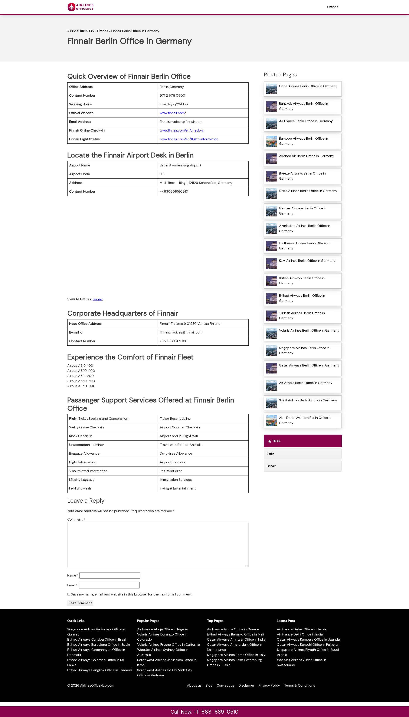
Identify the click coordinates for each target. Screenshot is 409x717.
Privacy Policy (269, 685)
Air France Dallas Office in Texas (301, 629)
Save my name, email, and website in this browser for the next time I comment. (131, 594)
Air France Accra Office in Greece (233, 629)
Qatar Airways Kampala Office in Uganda (308, 639)
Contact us (225, 685)
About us (194, 685)
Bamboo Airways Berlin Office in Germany (303, 141)
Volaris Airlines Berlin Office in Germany (309, 330)
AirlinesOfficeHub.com (97, 685)
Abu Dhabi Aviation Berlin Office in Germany (305, 420)
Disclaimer (246, 685)
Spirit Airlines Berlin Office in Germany (308, 400)
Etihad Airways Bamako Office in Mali (235, 634)
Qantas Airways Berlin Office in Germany (303, 211)
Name (73, 575)
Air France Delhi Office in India (300, 634)
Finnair (98, 299)
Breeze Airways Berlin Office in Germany (302, 176)
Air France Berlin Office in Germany (306, 121)
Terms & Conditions (299, 685)
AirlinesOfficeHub (80, 31)
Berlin (270, 454)
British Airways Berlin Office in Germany (302, 280)
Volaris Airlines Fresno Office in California (168, 644)
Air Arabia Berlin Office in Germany (305, 383)
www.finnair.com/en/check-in (182, 130)
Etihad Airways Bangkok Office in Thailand (99, 670)
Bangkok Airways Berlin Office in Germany (303, 106)
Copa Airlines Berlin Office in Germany (308, 86)
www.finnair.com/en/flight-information (189, 139)
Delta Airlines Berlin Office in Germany (308, 191)
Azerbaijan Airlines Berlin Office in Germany (304, 228)
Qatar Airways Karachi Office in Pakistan (308, 644)
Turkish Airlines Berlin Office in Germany (302, 315)
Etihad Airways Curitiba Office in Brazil (96, 639)
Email (72, 585)
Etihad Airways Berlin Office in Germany (302, 298)
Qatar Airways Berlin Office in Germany (309, 365)
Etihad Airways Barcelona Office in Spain (98, 644)
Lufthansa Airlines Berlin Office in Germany (304, 245)
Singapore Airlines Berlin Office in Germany (304, 350)
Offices (332, 7)
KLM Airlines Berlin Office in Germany (307, 260)
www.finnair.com (172, 113)
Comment (76, 519)
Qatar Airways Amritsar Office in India (236, 639)
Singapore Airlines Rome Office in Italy (236, 655)
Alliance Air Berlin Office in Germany (306, 156)
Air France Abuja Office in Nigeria (162, 629)
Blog (209, 685)
